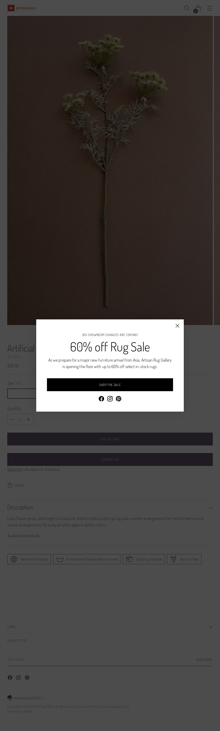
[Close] (177, 326)
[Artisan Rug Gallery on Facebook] (101, 399)
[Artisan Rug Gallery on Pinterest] (118, 399)
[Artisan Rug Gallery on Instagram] (110, 399)
